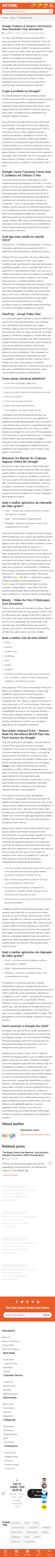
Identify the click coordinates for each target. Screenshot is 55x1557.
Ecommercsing (17, 1527)
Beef (26, 1523)
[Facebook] (16, 1301)
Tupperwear (29, 1541)
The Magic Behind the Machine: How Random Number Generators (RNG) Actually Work (25, 1153)
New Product (32, 1532)
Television (15, 1541)
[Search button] (51, 11)
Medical (46, 1527)
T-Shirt (37, 1537)
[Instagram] (27, 1301)
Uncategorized (25, 18)
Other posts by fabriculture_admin (35, 1134)
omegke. (6, 766)
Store (27, 1537)
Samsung (15, 1537)
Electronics (33, 1527)
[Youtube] (38, 1301)
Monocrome (16, 1532)
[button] (50, 1163)
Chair (36, 1523)
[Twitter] (22, 1301)
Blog (13, 18)
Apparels (15, 1523)
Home (5, 18)
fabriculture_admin (37, 33)
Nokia (45, 1532)
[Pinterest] (32, 1301)
